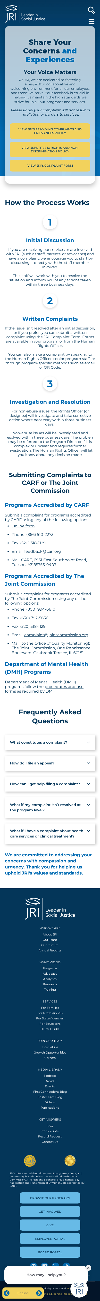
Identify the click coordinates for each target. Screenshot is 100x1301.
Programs (50, 968)
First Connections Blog (50, 1091)
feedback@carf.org (42, 551)
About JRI (50, 934)
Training (50, 989)
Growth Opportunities (50, 1052)
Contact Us (50, 1142)
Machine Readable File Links (69, 1293)
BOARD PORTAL (50, 1252)
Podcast (50, 1075)
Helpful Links (50, 1029)
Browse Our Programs (50, 1198)
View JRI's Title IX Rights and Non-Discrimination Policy (50, 149)
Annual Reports (50, 950)
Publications (50, 1107)
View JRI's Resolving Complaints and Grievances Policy (50, 131)
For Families (50, 1007)
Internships (50, 1047)
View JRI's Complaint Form (50, 165)
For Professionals (50, 1013)
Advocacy (50, 973)
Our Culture (49, 945)
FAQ (50, 1126)
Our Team (50, 940)
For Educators (50, 1023)
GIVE (50, 1225)
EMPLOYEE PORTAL (50, 1239)
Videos (50, 1102)
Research (50, 984)
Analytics (50, 979)
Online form (23, 526)
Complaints (50, 1131)
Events (50, 1086)
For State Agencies (50, 1018)
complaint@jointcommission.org (56, 635)
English (23, 1293)
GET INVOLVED (50, 1211)
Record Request (50, 1136)
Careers (50, 1058)
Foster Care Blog (50, 1097)
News (50, 1081)
